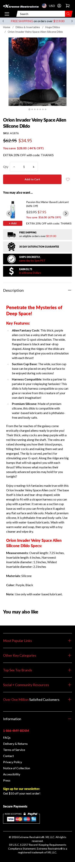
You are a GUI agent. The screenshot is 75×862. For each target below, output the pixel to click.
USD (45, 6)
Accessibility (11, 774)
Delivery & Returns (15, 743)
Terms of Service (14, 750)
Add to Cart (32, 179)
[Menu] (7, 14)
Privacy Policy (12, 762)
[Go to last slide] (9, 213)
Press (6, 780)
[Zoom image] (37, 71)
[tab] (29, 109)
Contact (8, 756)
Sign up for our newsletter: (21, 789)
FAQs (7, 737)
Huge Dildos (52, 27)
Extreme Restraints (30, 837)
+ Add (13, 223)
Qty (5, 166)
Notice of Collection (16, 768)
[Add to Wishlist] (67, 179)
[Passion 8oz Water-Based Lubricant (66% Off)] (12, 209)
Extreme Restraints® (50, 848)
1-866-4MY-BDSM (16, 730)
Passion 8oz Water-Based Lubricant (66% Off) (47, 203)
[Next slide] (66, 213)
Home (6, 27)
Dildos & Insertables (28, 27)
